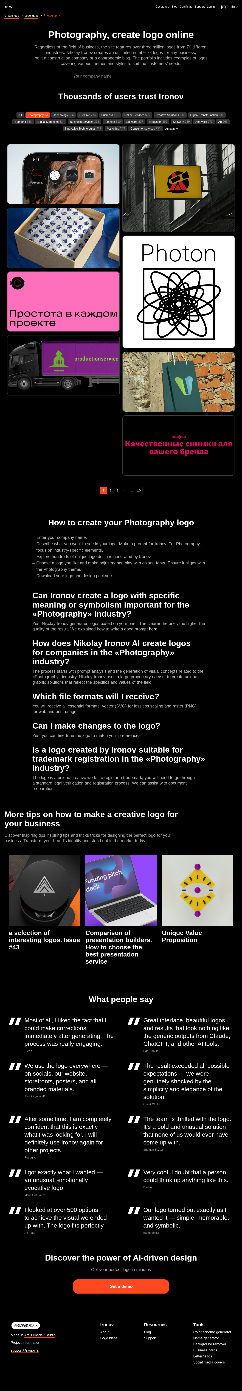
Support (150, 1338)
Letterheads (202, 1356)
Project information (25, 1342)
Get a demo (121, 1286)
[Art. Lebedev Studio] (33, 1325)
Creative (84, 115)
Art (220, 121)
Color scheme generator (212, 1332)
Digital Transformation (204, 115)
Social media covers (209, 1362)
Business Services (81, 121)
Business (107, 115)
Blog (147, 1332)
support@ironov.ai (25, 1350)
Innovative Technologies (80, 128)
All (20, 115)
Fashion (110, 121)
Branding (20, 121)
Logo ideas (108, 1338)
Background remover (209, 1344)
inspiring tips (33, 835)
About (104, 1332)
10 (139, 490)
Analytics (201, 121)
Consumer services (143, 128)
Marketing (113, 128)
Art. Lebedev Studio (39, 1335)
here (153, 629)
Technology (61, 115)
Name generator (206, 1338)
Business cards (205, 1350)
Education (155, 121)
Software (131, 121)
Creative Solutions (167, 115)
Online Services (134, 115)
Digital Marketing (48, 121)
